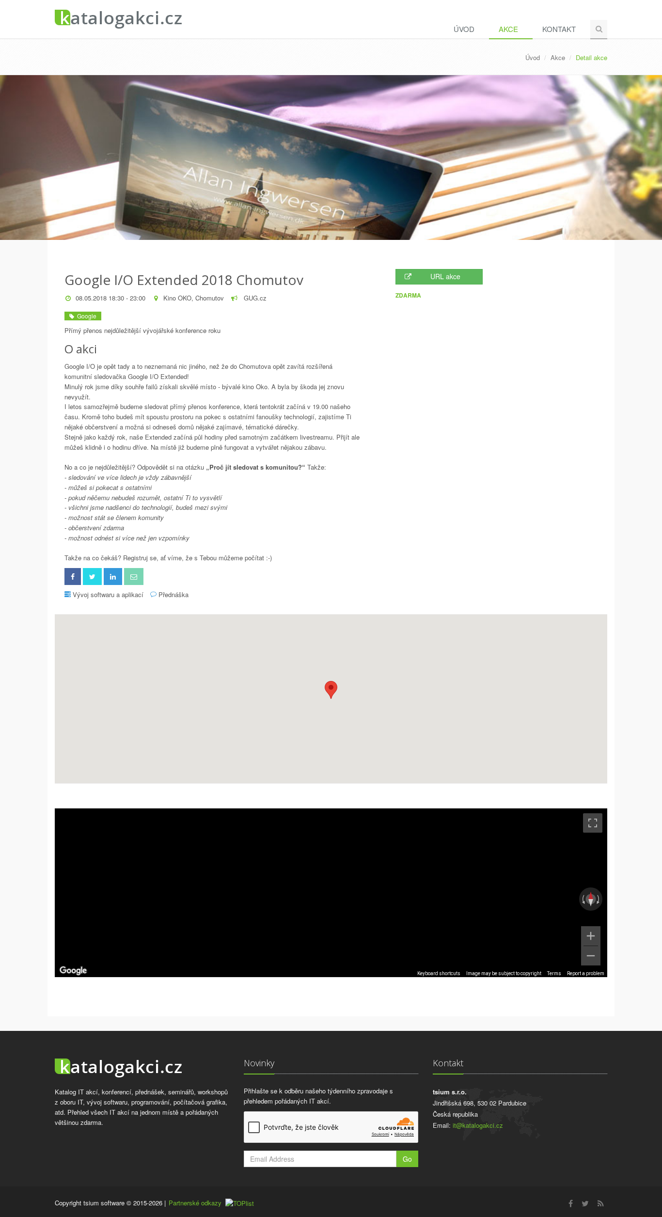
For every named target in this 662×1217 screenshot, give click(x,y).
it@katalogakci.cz (478, 1125)
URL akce (445, 276)
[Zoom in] (590, 936)
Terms (554, 973)
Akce (508, 29)
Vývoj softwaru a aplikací (108, 594)
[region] (331, 892)
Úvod (464, 29)
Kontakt (559, 29)
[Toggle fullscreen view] (592, 823)
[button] (331, 690)
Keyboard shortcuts (438, 973)
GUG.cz (254, 297)
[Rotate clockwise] (599, 899)
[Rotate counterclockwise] (582, 899)
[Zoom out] (590, 955)
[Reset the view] (591, 899)
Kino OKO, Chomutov (193, 297)
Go (407, 1159)
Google (85, 316)
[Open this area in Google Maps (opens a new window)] (73, 970)
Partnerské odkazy (195, 1202)
